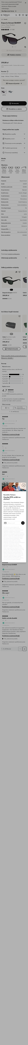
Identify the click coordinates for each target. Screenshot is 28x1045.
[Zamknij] (23, 485)
